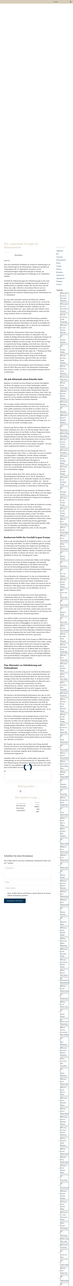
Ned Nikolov (64, 975)
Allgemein (59, 251)
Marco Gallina (65, 843)
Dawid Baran (64, 540)
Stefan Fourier (65, 1153)
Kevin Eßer (64, 794)
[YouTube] (67, 2)
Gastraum (59, 257)
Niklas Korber (65, 991)
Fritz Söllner (64, 679)
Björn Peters (64, 430)
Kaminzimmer (61, 260)
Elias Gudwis (64, 605)
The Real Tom (65, 1187)
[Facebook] (61, 2)
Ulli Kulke (64, 1247)
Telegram (59, 281)
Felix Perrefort (65, 630)
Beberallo (63, 412)
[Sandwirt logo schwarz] (6, 7)
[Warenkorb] (66, 7)
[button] (61, 7)
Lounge (58, 266)
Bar (57, 254)
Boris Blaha (64, 436)
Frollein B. (64, 695)
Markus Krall (64, 860)
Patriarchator (64, 1024)
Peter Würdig (64, 1034)
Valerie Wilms (64, 1264)
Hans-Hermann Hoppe (63, 708)
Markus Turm (64, 867)
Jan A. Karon (64, 749)
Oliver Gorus (64, 1006)
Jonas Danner (64, 758)
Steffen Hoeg (64, 1162)
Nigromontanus (65, 982)
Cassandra (63, 452)
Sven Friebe (64, 1180)
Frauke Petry (64, 660)
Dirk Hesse (64, 566)
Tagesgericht (60, 278)
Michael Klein (65, 904)
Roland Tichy (64, 1084)
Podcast (58, 269)
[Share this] (13, 791)
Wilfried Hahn (65, 1280)
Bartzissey (63, 404)
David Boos (18, 255)
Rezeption (59, 272)
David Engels (64, 532)
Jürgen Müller (64, 777)
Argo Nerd (64, 379)
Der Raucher (64, 549)
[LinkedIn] (64, 2)
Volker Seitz (64, 1273)
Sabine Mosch (65, 1113)
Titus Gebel (64, 1241)
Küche (58, 263)
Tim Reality (64, 1235)
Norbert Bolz (64, 998)
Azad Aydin (64, 387)
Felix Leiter (64, 622)
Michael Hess (64, 896)
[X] (70, 2)
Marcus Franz (64, 851)
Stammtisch (60, 275)
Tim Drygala (64, 1228)
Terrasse (59, 284)
